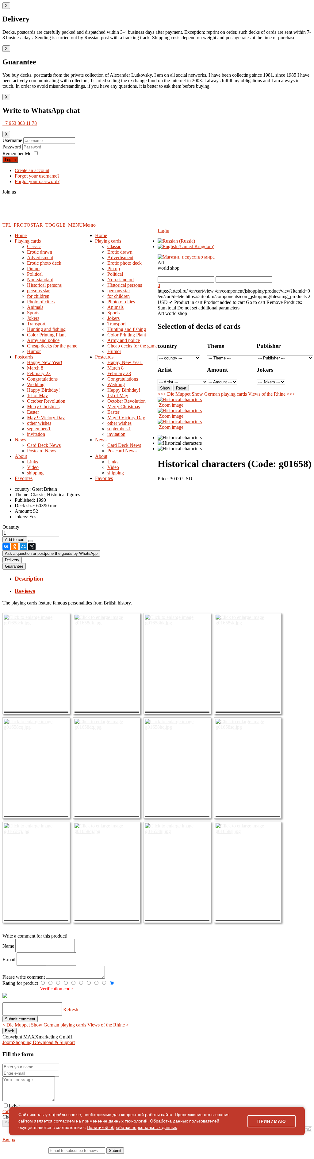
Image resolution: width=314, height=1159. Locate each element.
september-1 (39, 428)
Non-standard (40, 279)
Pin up (33, 268)
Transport (36, 323)
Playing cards (28, 241)
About (21, 456)
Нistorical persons (44, 285)
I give (14, 1105)
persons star (38, 290)
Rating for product (20, 983)
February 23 (39, 373)
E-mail (9, 959)
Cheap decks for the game (52, 345)
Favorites (24, 478)
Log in (10, 159)
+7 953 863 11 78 (19, 123)
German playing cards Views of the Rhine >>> (249, 394)
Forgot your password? (37, 181)
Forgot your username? (37, 175)
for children (38, 296)
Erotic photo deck (44, 263)
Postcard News (41, 450)
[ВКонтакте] (6, 546)
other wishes (39, 423)
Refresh (70, 1009)
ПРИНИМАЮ (271, 1121)
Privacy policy (34, 1156)
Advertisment (40, 257)
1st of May (37, 395)
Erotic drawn (39, 252)
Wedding (35, 384)
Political (35, 274)
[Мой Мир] (23, 546)
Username (12, 140)
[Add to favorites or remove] (30, 541)
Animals (35, 307)
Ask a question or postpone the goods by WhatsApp (51, 553)
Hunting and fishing (46, 329)
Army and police (43, 340)
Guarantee (14, 566)
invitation (36, 434)
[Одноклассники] (14, 546)
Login (163, 230)
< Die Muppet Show (22, 1024)
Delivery (12, 560)
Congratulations (42, 379)
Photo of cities (41, 301)
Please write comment (24, 977)
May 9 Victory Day (46, 417)
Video (33, 467)
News (20, 439)
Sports (33, 312)
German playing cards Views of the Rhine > (86, 1024)
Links (32, 461)
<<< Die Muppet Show (180, 394)
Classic (34, 246)
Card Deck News (44, 445)
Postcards (24, 356)
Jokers (33, 318)
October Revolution (46, 401)
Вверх (8, 1139)
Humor (34, 351)
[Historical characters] (180, 437)
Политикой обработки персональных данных (132, 1127)
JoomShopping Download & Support (38, 1042)
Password (12, 146)
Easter (33, 412)
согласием (64, 1121)
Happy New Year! (44, 362)
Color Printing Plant (46, 334)
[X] (32, 546)
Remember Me (16, 153)
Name (8, 946)
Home (21, 235)
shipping (35, 472)
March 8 (35, 367)
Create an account (32, 170)
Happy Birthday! (43, 390)
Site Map (253, 1156)
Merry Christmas (43, 406)
